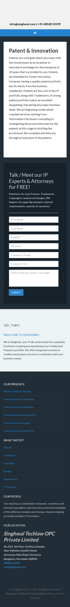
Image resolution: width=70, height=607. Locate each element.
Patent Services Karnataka (19, 407)
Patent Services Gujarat (17, 422)
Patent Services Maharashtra (20, 414)
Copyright (9, 463)
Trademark (10, 455)
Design (7, 471)
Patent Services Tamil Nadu (19, 399)
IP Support (10, 486)
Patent (7, 447)
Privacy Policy (55, 593)
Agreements (11, 479)
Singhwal (35, 13)
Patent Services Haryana (17, 391)
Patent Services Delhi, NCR (19, 430)
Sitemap (35, 597)
